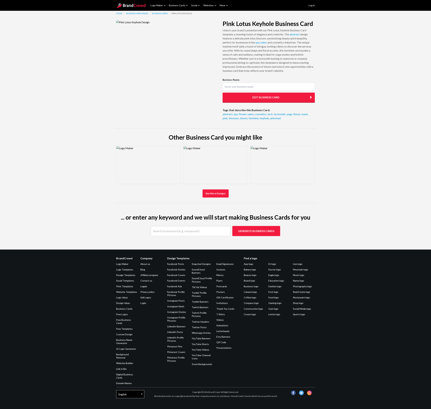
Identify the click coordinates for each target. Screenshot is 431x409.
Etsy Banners (223, 336)
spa (257, 42)
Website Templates (126, 291)
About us (145, 264)
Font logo (273, 291)
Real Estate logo (301, 291)
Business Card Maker (137, 13)
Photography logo (302, 286)
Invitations (222, 303)
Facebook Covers (176, 275)
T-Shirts (220, 314)
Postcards (221, 286)
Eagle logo (273, 275)
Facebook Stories (176, 269)
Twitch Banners (200, 307)
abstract (295, 34)
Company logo (251, 303)
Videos (220, 319)
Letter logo (274, 314)
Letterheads (222, 331)
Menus (220, 275)
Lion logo (297, 264)
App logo (248, 264)
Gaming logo (274, 303)
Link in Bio (121, 368)
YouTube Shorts (200, 344)
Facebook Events (176, 280)
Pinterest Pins (174, 346)
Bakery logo (250, 269)
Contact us (146, 280)
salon (263, 42)
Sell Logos (145, 297)
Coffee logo (250, 297)
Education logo (276, 280)
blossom (234, 118)
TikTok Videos (199, 287)
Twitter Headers (200, 321)
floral (296, 114)
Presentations (223, 347)
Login (143, 303)
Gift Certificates (225, 297)
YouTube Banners (201, 338)
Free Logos (122, 314)
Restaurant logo (301, 297)
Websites (208, 5)
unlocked (275, 118)
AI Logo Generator (126, 348)
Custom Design (124, 334)
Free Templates (124, 328)
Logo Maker (157, 5)
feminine (254, 118)
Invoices (220, 269)
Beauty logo (250, 275)
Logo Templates (124, 269)
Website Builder (124, 363)
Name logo (298, 280)
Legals (143, 286)
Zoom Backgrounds (202, 364)
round (304, 114)
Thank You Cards (225, 308)
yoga (290, 114)
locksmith (280, 114)
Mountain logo (300, 269)
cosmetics (261, 114)
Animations (222, 325)
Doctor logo (274, 269)
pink (225, 118)
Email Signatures (225, 264)
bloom (244, 118)
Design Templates (125, 275)
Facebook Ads (174, 286)
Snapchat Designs (201, 264)
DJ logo (272, 264)
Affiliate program (149, 275)
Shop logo (298, 303)
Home (119, 13)
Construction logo (253, 308)
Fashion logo (274, 286)
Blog (142, 269)
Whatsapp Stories (201, 332)
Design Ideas (123, 303)
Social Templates (125, 280)
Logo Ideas (122, 297)
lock (270, 114)
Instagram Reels (175, 306)
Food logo (273, 297)
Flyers (219, 280)
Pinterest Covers (176, 352)
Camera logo (250, 291)
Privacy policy (147, 291)
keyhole (264, 118)
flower (243, 114)
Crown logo (250, 314)
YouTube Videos (200, 349)
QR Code (221, 342)
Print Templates (124, 286)
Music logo (298, 275)
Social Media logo (302, 308)
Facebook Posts (175, 264)
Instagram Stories (176, 311)
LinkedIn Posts (175, 332)
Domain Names (124, 383)
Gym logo (273, 308)
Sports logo (299, 314)
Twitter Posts (199, 327)
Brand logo (249, 280)
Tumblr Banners (200, 301)
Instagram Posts (176, 300)
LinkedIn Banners (176, 326)
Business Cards (177, 5)
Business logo (251, 286)
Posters (220, 291)
